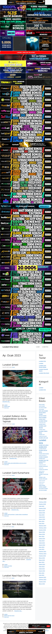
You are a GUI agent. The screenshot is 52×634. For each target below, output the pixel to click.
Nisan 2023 (42, 560)
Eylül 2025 (41, 506)
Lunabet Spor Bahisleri (43, 469)
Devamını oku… (6, 401)
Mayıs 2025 (42, 510)
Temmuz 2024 (42, 527)
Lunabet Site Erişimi (44, 373)
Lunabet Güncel (42, 448)
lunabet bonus (42, 424)
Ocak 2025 (41, 515)
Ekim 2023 (41, 547)
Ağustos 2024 (42, 525)
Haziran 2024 (42, 530)
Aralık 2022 (42, 568)
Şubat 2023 (42, 564)
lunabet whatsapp (43, 478)
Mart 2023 (41, 562)
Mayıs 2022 (42, 583)
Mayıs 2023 (42, 558)
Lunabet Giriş (45, 346)
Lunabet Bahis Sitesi (42, 422)
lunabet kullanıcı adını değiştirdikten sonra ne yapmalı (15, 463)
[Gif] (26, 144)
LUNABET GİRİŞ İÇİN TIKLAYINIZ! (26, 52)
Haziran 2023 (42, 555)
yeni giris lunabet (43, 490)
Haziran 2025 (42, 508)
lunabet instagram (43, 457)
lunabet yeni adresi (8, 565)
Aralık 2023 (42, 543)
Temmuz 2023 (42, 553)
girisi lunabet (41, 409)
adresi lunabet (42, 404)
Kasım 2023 (42, 545)
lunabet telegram (41, 471)
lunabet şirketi (7, 406)
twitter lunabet (42, 486)
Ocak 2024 (42, 540)
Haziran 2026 (42, 504)
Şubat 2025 (42, 512)
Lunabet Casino (42, 429)
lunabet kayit (42, 458)
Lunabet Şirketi (10, 364)
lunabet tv (41, 472)
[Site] (26, 88)
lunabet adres (42, 419)
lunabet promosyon (43, 466)
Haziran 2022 (42, 581)
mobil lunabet (42, 485)
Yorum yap (6, 407)
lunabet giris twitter (43, 436)
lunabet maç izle (43, 460)
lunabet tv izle (42, 477)
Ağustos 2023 (42, 551)
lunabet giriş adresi (43, 445)
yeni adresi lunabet (43, 488)
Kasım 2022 (42, 571)
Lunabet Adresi (43, 421)
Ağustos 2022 (42, 577)
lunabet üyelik (41, 483)
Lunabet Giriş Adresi (10, 347)
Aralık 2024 (42, 517)
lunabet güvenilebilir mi (42, 455)
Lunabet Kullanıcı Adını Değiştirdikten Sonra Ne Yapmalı (15, 419)
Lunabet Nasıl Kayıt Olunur (16, 575)
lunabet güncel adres (43, 451)
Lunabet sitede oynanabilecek (21, 514)
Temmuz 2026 (42, 502)
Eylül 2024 (41, 523)
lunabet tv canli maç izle (43, 475)
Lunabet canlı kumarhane (9, 514)
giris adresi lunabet (42, 407)
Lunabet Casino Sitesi (43, 432)
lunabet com (42, 434)
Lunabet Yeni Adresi (13, 524)
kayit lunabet (42, 417)
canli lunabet (42, 406)
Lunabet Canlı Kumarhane (16, 472)
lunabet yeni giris (42, 482)
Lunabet (38, 346)
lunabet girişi (43, 447)
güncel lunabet (42, 415)
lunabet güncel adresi (44, 453)
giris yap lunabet (43, 411)
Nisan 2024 (42, 534)
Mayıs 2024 (42, 532)
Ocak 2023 (42, 566)
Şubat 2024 (42, 538)
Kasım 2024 (42, 519)
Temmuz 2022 (42, 579)
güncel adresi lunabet (42, 413)
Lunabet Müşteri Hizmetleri (42, 462)
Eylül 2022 (41, 575)
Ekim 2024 (41, 521)
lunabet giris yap (43, 437)
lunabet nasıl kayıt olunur (9, 615)
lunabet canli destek (42, 426)
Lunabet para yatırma (42, 464)
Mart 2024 (41, 536)
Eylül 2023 (41, 549)
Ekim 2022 (41, 573)
